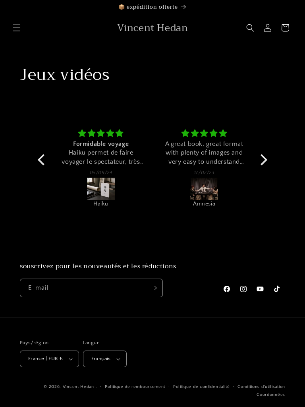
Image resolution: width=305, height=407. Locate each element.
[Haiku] (101, 189)
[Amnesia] (204, 189)
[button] (16, 28)
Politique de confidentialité (201, 386)
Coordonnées (271, 394)
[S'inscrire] (153, 288)
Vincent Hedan (78, 386)
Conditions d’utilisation (261, 386)
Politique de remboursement (135, 386)
